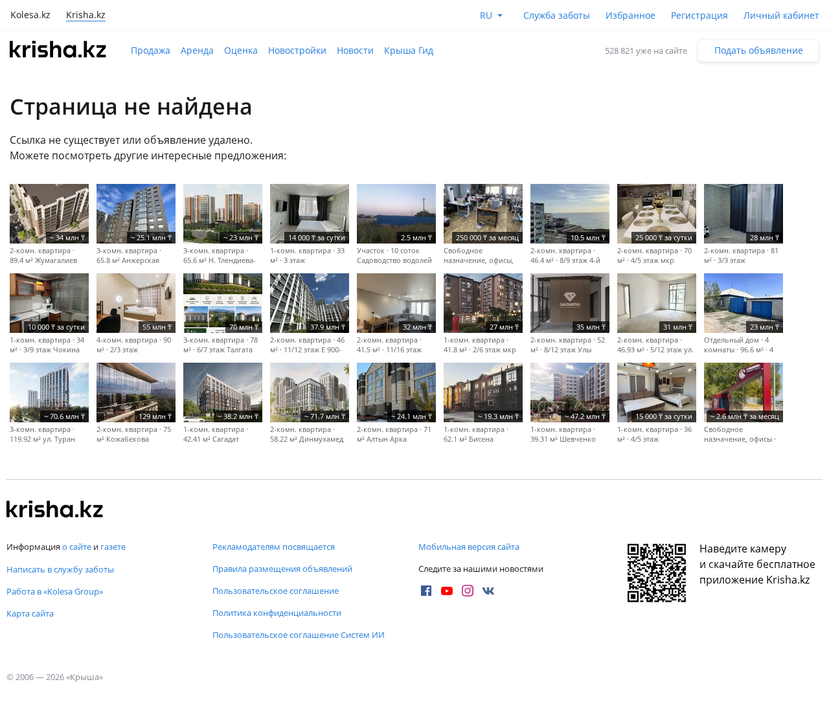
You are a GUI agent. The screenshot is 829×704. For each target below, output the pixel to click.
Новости (355, 50)
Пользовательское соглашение (275, 590)
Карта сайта (30, 613)
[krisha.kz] (55, 510)
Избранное (630, 15)
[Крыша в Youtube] (447, 590)
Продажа (150, 50)
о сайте (76, 546)
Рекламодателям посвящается (273, 546)
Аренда (197, 50)
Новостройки (297, 50)
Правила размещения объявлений (282, 568)
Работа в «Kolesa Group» (54, 591)
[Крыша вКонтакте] (488, 590)
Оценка (241, 50)
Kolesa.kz (30, 14)
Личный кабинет (781, 15)
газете (113, 546)
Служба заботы (556, 15)
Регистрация (699, 15)
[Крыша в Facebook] (426, 590)
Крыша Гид (408, 50)
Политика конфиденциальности (276, 613)
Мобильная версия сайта (468, 546)
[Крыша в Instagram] (467, 590)
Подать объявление (758, 50)
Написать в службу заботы (60, 569)
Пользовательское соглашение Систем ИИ (298, 635)
